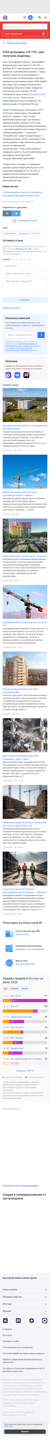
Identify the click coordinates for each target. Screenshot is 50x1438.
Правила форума (11, 308)
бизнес (25, 988)
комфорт (15, 988)
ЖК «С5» (15, 1006)
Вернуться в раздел (17, 43)
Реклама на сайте (11, 1341)
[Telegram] (16, 213)
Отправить (25, 300)
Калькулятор (22, 934)
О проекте (7, 1329)
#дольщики (24, 233)
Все (5, 988)
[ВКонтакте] (7, 213)
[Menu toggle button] (45, 17)
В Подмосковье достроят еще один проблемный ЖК (20, 691)
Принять (25, 1431)
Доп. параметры (13, 33)
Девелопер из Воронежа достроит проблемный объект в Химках (20, 494)
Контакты (7, 1335)
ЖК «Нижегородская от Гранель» (27, 1059)
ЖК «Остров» (17, 1027)
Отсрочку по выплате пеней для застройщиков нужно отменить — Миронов (24, 891)
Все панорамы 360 (25, 963)
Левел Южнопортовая (21, 1017)
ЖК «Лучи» (16, 996)
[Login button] (30, 17)
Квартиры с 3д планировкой (30, 949)
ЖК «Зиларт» (17, 1038)
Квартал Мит (17, 1048)
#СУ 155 (36, 233)
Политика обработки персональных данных (24, 1353)
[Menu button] (39, 17)
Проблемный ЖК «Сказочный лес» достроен (25, 556)
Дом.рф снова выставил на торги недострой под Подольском (25, 427)
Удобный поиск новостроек (19, 26)
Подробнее (8, 1426)
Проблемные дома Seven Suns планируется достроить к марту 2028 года (24, 824)
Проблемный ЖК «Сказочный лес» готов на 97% (24, 624)
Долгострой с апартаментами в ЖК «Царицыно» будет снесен (20, 757)
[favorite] (24, 17)
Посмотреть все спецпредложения (20, 1185)
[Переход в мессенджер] (44, 1319)
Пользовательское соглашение (18, 1347)
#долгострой (9, 233)
